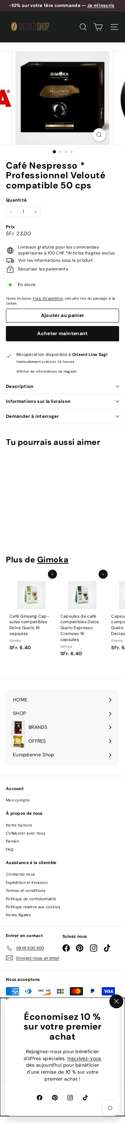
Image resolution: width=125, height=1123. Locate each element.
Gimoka (53, 559)
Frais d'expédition (48, 298)
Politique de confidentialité (31, 898)
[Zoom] (99, 134)
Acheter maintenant (62, 333)
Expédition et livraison (27, 882)
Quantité (16, 200)
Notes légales (18, 914)
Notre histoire (19, 825)
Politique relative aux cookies (33, 906)
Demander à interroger (32, 416)
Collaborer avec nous (25, 833)
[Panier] (98, 27)
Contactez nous (20, 874)
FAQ (9, 849)
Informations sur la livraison (38, 401)
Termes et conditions (25, 890)
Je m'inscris (101, 5)
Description (20, 386)
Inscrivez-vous (84, 1058)
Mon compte (18, 800)
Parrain (12, 841)
